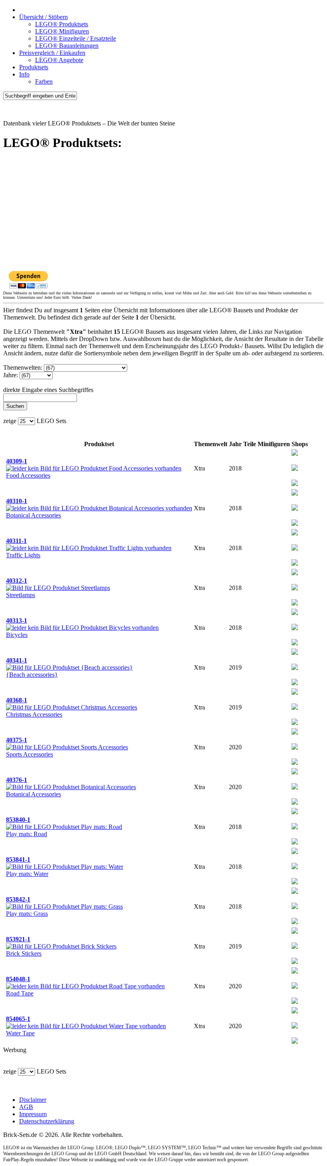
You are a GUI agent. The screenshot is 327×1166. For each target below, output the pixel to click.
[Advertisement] (163, 214)
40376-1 (16, 779)
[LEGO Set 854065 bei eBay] (295, 1011)
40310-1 (16, 501)
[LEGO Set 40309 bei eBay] (295, 453)
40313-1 (16, 620)
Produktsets (33, 67)
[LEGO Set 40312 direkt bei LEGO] (295, 603)
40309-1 (16, 461)
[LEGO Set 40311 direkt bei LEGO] (295, 563)
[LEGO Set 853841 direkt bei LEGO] (295, 882)
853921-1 (18, 939)
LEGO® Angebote (59, 60)
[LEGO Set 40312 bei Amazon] (295, 588)
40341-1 (16, 660)
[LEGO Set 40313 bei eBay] (295, 612)
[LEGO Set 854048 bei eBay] (295, 971)
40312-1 (16, 580)
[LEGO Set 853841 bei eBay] (295, 852)
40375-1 (16, 740)
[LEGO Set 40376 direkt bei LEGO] (295, 802)
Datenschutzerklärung (46, 1121)
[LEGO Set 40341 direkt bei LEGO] (295, 683)
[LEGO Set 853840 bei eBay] (295, 812)
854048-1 (18, 979)
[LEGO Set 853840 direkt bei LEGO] (295, 842)
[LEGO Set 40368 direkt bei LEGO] (295, 722)
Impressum (33, 1114)
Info (24, 74)
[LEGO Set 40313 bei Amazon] (295, 628)
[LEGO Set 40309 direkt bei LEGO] (295, 483)
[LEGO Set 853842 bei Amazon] (295, 906)
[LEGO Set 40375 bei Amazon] (295, 747)
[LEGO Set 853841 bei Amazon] (295, 867)
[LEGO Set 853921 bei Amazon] (295, 946)
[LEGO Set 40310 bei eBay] (295, 493)
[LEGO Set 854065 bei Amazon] (295, 1026)
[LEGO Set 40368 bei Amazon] (295, 707)
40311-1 (16, 540)
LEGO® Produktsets (61, 24)
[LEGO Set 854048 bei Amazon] (295, 986)
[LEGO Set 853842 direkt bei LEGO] (295, 922)
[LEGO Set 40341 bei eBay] (295, 652)
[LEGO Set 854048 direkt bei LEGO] (295, 1001)
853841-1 (18, 859)
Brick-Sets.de (20, 109)
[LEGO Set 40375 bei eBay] (295, 732)
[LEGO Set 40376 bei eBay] (295, 772)
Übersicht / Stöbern (43, 17)
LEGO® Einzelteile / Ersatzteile (75, 38)
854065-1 (18, 1018)
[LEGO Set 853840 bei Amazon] (295, 827)
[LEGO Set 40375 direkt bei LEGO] (295, 762)
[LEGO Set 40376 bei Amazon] (295, 787)
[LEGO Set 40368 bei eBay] (295, 692)
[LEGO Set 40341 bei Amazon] (295, 667)
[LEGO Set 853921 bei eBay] (295, 931)
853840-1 (18, 819)
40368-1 (16, 700)
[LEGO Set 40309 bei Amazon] (295, 468)
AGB (26, 1106)
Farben (44, 81)
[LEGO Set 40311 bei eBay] (295, 533)
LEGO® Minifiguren (62, 31)
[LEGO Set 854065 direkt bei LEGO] (295, 1041)
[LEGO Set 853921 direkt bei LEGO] (295, 961)
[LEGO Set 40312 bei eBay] (295, 573)
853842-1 (18, 899)
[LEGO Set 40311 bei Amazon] (295, 548)
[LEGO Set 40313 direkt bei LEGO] (295, 643)
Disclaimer (32, 1099)
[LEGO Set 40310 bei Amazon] (295, 508)
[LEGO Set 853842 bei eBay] (295, 891)
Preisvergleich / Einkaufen (52, 52)
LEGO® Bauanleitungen (66, 45)
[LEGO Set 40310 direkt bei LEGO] (295, 523)
